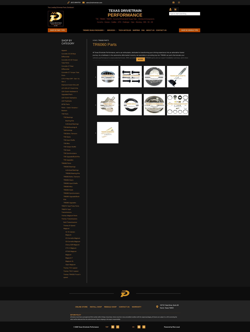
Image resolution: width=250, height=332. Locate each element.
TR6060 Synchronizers (71, 193)
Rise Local (176, 327)
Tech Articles (125, 30)
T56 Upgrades (68, 160)
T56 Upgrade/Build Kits (71, 157)
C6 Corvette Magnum (72, 241)
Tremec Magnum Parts (69, 216)
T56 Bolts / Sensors (70, 133)
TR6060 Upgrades (69, 203)
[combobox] (184, 13)
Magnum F (69, 258)
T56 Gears (67, 137)
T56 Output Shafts (69, 147)
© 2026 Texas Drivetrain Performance (86, 327)
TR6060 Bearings (69, 167)
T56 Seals (66, 150)
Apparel (64, 50)
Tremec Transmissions (69, 219)
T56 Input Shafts (69, 140)
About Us (150, 30)
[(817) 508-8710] (68, 2)
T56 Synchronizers (70, 153)
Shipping (136, 30)
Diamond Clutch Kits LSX (70, 85)
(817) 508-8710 (75, 2)
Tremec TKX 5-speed (70, 271)
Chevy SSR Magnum (72, 245)
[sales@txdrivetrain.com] (83, 2)
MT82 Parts (66, 104)
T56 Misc (66, 143)
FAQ (143, 30)
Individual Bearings (72, 124)
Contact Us (161, 30)
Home (95, 40)
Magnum (68, 255)
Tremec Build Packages (93, 30)
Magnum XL (69, 261)
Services (111, 30)
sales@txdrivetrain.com (94, 2)
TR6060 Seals (68, 190)
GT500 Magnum (70, 251)
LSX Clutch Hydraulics (69, 98)
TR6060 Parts (66, 163)
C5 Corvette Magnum (72, 238)
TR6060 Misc (68, 186)
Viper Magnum (70, 265)
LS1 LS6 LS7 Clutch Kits (70, 88)
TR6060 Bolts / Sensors (71, 177)
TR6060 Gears (68, 180)
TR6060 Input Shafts (70, 183)
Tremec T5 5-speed (70, 268)
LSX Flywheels (67, 101)
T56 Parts (65, 114)
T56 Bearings (68, 117)
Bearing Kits (69, 121)
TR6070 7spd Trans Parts (70, 206)
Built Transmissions (70, 222)
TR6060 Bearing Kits (72, 173)
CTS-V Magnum (70, 248)
